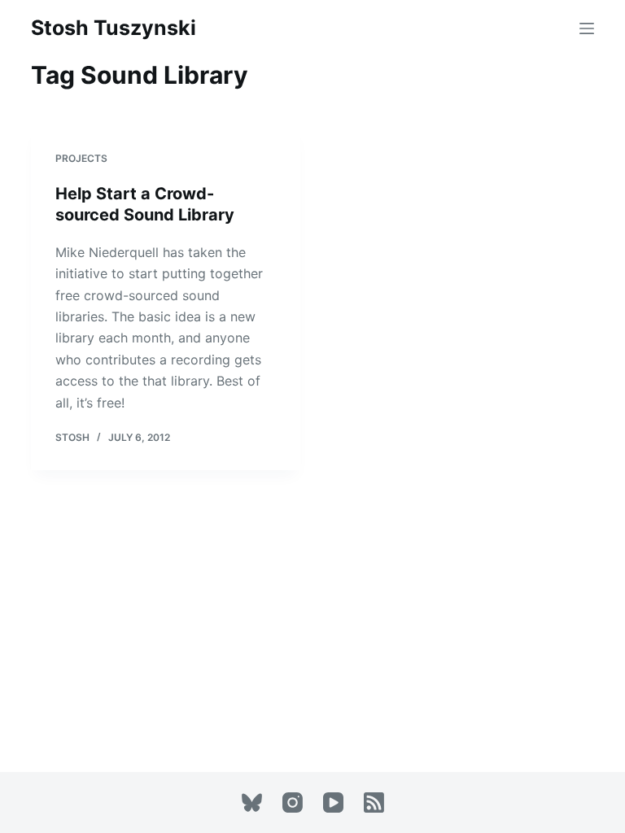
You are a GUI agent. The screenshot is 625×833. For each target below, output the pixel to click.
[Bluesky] (252, 802)
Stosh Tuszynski (113, 27)
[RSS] (374, 802)
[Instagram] (292, 802)
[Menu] (586, 28)
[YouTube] (333, 802)
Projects (81, 158)
